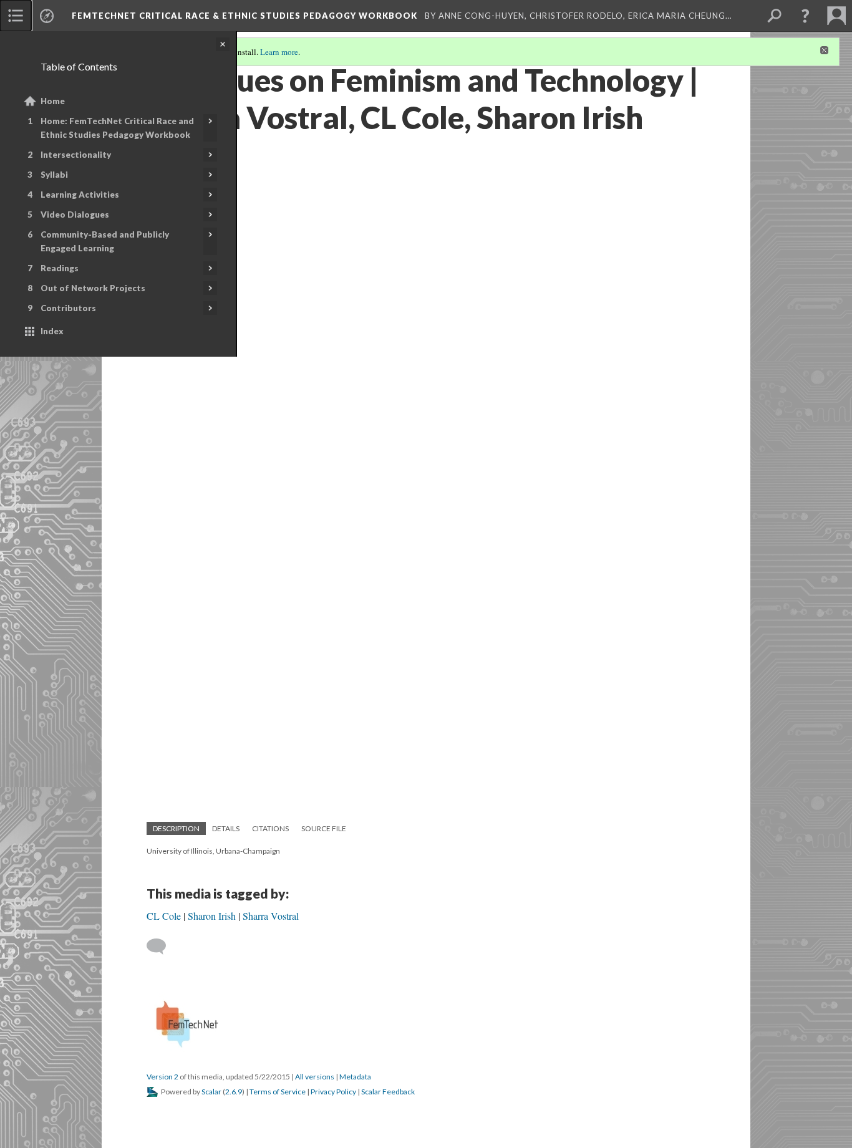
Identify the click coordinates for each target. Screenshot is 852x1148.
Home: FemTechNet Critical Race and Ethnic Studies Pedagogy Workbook (117, 128)
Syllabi (54, 175)
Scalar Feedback (388, 1091)
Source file (323, 828)
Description (176, 828)
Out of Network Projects (93, 288)
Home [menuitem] (53, 101)
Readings (60, 268)
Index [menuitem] (52, 331)
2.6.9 (233, 1091)
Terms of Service (277, 1091)
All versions (314, 1076)
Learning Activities (80, 195)
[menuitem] (15, 15)
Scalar (211, 1091)
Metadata (355, 1076)
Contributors (68, 308)
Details (226, 828)
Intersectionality (76, 155)
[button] (805, 15)
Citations (270, 828)
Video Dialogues (75, 214)
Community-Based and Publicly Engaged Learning (105, 241)
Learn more (279, 51)
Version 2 (162, 1076)
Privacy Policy (333, 1091)
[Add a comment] (162, 946)
